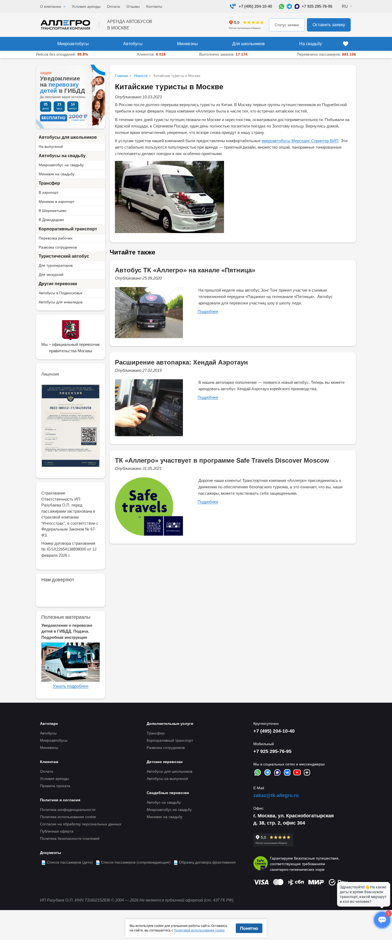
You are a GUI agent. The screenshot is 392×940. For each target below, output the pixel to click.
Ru (345, 6)
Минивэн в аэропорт (56, 201)
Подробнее (208, 311)
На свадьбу (310, 43)
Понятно (249, 928)
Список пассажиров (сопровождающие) (136, 862)
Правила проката (55, 786)
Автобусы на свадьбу (62, 155)
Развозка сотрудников (58, 247)
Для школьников (248, 43)
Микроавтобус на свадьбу (61, 165)
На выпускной (51, 146)
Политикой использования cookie (199, 930)
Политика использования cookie (68, 817)
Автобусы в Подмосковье (60, 293)
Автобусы (133, 43)
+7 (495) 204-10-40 (255, 6)
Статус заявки (287, 25)
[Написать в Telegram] (289, 6)
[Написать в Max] (297, 6)
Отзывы (133, 6)
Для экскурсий (51, 274)
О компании (50, 6)
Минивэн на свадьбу (56, 174)
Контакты (154, 6)
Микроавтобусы (73, 43)
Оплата (113, 6)
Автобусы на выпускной (167, 778)
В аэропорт (48, 192)
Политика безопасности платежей (69, 838)
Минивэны (187, 43)
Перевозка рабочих (56, 238)
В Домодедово (51, 220)
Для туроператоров (56, 265)
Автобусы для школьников (68, 137)
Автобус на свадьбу (164, 802)
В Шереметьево (52, 210)
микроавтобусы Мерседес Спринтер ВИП (300, 140)
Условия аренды (86, 6)
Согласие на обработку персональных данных (80, 824)
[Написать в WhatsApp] (281, 6)
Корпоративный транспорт (68, 229)
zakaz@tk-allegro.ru (276, 795)
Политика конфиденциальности (67, 809)
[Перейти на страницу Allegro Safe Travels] (260, 864)
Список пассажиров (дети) (70, 862)
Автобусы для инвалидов (60, 302)
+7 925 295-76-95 (317, 6)
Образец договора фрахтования (207, 862)
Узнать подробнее (71, 686)
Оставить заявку (329, 24)
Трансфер (49, 183)
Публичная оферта (56, 831)
